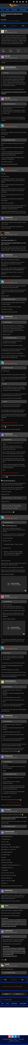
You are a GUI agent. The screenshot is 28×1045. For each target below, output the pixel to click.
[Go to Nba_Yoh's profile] (2, 57)
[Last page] (26, 26)
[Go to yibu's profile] (2, 31)
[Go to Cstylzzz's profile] (2, 233)
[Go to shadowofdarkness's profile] (2, 68)
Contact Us (12, 1040)
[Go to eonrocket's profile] (2, 810)
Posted (11, 32)
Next (23, 25)
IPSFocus (11, 1039)
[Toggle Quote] (3, 72)
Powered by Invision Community (14, 1041)
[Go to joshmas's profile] (2, 596)
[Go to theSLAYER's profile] (2, 125)
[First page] (2, 26)
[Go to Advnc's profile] (2, 906)
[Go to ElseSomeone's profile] (2, 218)
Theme (15, 1039)
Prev (5, 25)
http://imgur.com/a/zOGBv (7, 240)
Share (7, 994)
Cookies (16, 1040)
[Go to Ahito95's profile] (2, 965)
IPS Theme (5, 1039)
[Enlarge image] (5, 426)
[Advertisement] (14, 1021)
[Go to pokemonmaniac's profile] (2, 832)
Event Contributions (15, 20)
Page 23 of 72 (14, 25)
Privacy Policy (21, 1039)
